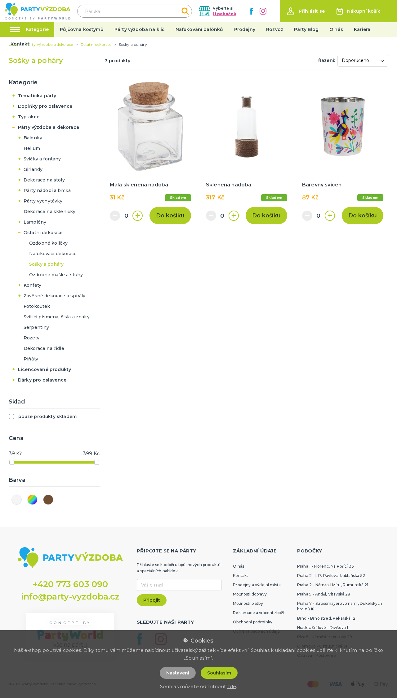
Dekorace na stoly (44, 180)
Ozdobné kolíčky (48, 243)
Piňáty (31, 359)
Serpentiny (36, 327)
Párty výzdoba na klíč (139, 29)
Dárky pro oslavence (42, 380)
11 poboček (224, 13)
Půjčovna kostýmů (82, 29)
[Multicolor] (32, 500)
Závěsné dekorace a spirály (54, 296)
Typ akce (28, 117)
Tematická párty (37, 95)
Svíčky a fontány (42, 159)
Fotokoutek (37, 306)
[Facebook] (251, 11)
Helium (32, 148)
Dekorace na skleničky (49, 211)
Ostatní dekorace (43, 232)
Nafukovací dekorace (53, 253)
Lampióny (35, 222)
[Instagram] (263, 11)
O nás (336, 29)
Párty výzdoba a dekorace (48, 127)
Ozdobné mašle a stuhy (56, 274)
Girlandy (33, 169)
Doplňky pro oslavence (45, 106)
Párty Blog (306, 29)
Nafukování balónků (199, 29)
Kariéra (362, 29)
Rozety (31, 338)
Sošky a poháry (46, 264)
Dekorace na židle (44, 348)
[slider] (11, 462)
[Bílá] (16, 500)
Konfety (32, 285)
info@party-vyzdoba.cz (70, 596)
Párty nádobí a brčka (47, 190)
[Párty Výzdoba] (37, 11)
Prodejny (244, 29)
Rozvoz (274, 29)
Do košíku (170, 215)
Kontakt (20, 44)
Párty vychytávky (43, 201)
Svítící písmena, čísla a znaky (57, 317)
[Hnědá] (48, 500)
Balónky (33, 138)
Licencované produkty (44, 369)
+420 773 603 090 (70, 584)
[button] (306, 11)
